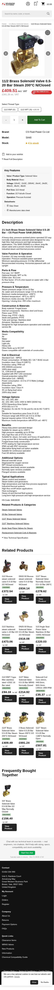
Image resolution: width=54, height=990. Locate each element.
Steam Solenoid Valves (12, 510)
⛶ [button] (48, 32)
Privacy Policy (10, 971)
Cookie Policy (44, 971)
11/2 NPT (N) (30, 109)
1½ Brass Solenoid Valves (19, 24)
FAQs (4, 928)
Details (17, 977)
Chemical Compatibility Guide (15, 957)
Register (5, 904)
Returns (5, 920)
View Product (8, 600)
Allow (34, 982)
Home (4, 24)
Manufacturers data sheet (19, 210)
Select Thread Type (10, 104)
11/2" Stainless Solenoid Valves (15, 523)
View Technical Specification (15, 538)
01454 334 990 (8, 872)
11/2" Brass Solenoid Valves (14, 519)
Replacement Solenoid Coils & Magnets (19, 533)
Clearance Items (9, 940)
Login (4, 896)
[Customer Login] (28, 4)
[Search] (48, 13)
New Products (8, 949)
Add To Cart (39, 120)
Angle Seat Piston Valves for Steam (17, 528)
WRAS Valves (8, 944)
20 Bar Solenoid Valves (12, 514)
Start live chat (27, 853)
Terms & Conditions (27, 971)
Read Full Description (13, 159)
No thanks (45, 982)
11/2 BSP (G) (9, 109)
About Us (6, 916)
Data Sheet (13, 206)
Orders (5, 900)
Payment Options (9, 924)
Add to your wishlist (14, 154)
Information (7, 953)
